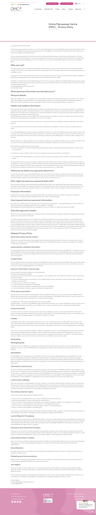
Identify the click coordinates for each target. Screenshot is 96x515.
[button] (84, 9)
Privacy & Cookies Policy (79, 496)
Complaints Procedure (80, 499)
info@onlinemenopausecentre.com (29, 2)
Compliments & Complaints (17, 499)
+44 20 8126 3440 (17, 2)
